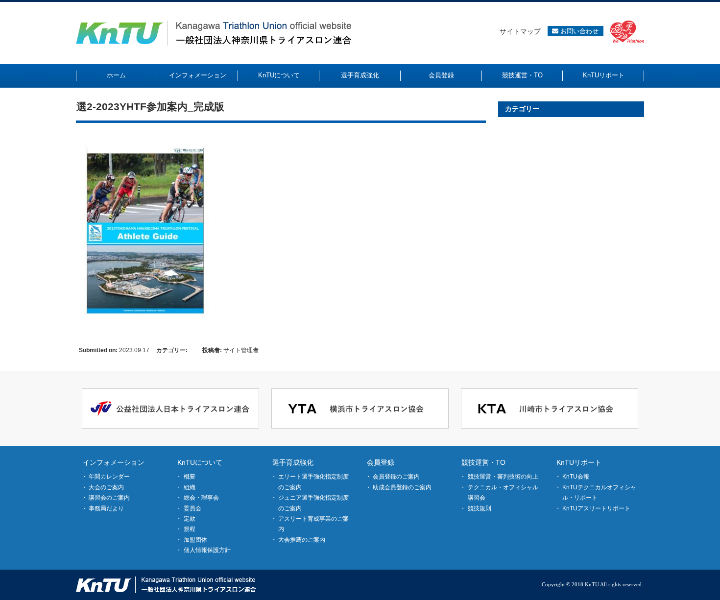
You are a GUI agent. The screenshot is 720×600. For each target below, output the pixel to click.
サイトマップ (520, 31)
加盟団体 (195, 539)
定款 (189, 518)
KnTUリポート (578, 462)
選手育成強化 (292, 462)
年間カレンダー (109, 476)
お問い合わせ (578, 31)
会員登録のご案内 (396, 476)
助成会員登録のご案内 (402, 487)
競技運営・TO (483, 462)
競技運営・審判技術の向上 (503, 476)
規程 (189, 529)
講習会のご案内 (109, 497)
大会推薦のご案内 (301, 539)
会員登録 (380, 462)
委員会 (192, 508)
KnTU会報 (575, 476)
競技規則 (479, 508)
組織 (189, 487)
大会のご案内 (106, 487)
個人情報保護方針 (207, 550)
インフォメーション (113, 462)
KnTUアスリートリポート (596, 508)
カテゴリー (522, 109)
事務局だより (106, 508)
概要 (189, 476)
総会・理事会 (201, 497)
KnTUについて (199, 462)
